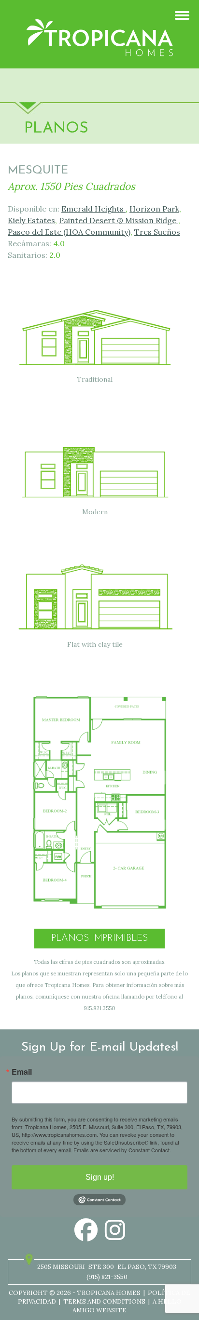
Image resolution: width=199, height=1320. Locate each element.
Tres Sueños (157, 232)
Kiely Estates (31, 220)
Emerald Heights (93, 208)
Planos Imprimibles (99, 938)
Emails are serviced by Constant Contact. (122, 1150)
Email (22, 1072)
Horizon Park (154, 208)
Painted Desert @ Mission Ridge (118, 220)
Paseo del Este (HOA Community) (69, 232)
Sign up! (99, 1177)
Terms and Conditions (104, 1301)
